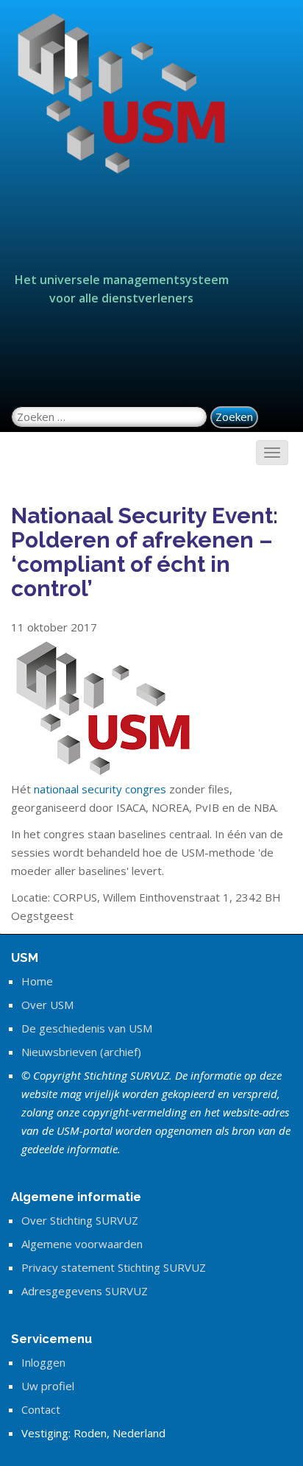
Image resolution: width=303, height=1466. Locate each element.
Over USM (47, 1004)
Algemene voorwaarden (82, 1243)
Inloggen (43, 1362)
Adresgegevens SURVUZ (84, 1290)
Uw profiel (47, 1385)
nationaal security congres (100, 789)
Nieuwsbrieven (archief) (81, 1051)
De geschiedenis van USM (86, 1028)
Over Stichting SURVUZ (79, 1220)
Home (37, 981)
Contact (40, 1409)
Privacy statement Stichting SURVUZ (113, 1267)
